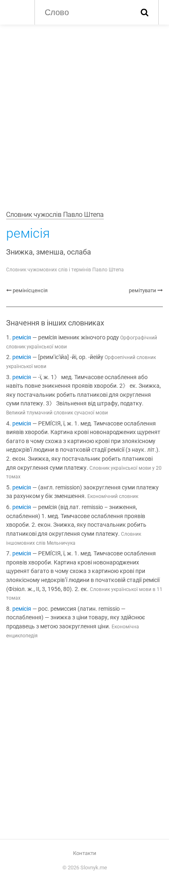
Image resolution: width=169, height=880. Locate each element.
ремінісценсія (30, 290)
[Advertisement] (84, 113)
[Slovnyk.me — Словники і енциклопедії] (16, 11)
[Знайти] (144, 12)
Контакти (84, 853)
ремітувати (142, 290)
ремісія (21, 337)
